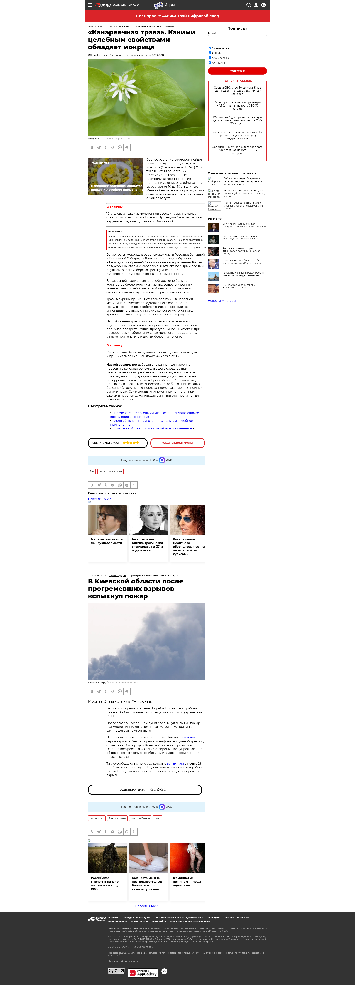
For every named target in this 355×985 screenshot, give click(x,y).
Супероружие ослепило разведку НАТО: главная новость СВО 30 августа (237, 105)
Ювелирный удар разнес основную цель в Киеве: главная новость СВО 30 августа (237, 120)
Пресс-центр (214, 917)
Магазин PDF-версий (237, 917)
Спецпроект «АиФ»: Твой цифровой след (177, 16)
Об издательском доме (136, 917)
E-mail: (212, 33)
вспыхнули (175, 763)
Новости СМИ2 (99, 499)
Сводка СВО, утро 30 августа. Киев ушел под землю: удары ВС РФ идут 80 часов (237, 91)
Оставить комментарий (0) (177, 443)
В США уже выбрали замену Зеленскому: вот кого (239, 286)
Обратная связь (117, 921)
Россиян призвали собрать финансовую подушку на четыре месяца (241, 251)
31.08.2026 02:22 (97, 575)
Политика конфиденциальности (124, 961)
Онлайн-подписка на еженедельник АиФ (179, 917)
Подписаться (237, 71)
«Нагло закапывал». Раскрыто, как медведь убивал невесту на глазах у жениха (244, 193)
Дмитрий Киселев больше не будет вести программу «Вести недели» (243, 261)
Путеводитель (139, 921)
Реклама (113, 917)
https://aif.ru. (118, 955)
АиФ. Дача (218, 53)
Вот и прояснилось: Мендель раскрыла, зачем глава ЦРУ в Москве (244, 225)
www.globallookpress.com (115, 138)
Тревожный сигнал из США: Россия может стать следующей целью (243, 274)
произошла (187, 737)
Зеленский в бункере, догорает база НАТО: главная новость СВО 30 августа (237, 150)
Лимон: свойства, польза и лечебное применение (153, 428)
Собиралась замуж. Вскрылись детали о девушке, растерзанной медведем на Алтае (243, 181)
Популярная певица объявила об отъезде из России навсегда (241, 237)
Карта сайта (159, 921)
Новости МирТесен (222, 300)
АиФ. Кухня (218, 62)
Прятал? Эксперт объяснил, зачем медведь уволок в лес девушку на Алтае (243, 205)
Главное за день (221, 48)
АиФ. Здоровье (220, 57)
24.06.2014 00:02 (97, 26)
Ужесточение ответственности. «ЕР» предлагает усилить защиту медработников (237, 135)
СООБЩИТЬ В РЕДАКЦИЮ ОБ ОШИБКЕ (190, 921)
